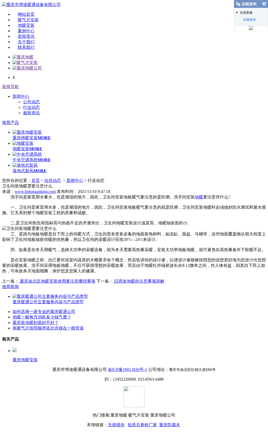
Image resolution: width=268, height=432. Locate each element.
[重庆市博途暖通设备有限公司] (31, 4)
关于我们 (26, 42)
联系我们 (26, 47)
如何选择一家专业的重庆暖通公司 (44, 311)
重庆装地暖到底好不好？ (36, 322)
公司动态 (31, 102)
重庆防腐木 (169, 425)
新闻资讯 (26, 36)
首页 (35, 180)
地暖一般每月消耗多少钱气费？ (42, 317)
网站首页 (26, 14)
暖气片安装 (28, 20)
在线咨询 (249, 19)
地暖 (199, 197)
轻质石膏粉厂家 (142, 425)
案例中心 (26, 31)
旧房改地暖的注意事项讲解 (138, 281)
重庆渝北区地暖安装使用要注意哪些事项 (57, 281)
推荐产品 (10, 122)
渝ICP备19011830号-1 (127, 369)
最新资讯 (31, 113)
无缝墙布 (116, 425)
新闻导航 (10, 86)
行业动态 (31, 107)
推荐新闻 (10, 286)
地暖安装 (26, 25)
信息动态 (52, 180)
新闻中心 (21, 96)
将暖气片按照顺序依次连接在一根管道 (48, 328)
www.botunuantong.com (35, 191)
